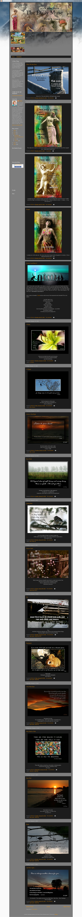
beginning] (32, 590)
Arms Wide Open (30, 686)
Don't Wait (28, 778)
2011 (15, 142)
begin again (32, 636)
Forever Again (29, 548)
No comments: (49, 204)
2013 (15, 132)
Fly (27, 597)
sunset (33, 451)
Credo (38, 295)
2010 (15, 144)
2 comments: (48, 150)
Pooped (28, 209)
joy (35, 541)
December (17, 135)
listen (31, 451)
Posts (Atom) (34, 909)
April (16, 139)
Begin (27, 824)
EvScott (20, 100)
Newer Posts (29, 906)
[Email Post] (53, 150)
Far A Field (29, 459)
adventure (32, 771)
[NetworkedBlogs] (18, 164)
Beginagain (29, 643)
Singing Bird (29, 503)
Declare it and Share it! (31, 263)
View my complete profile (17, 125)
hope (33, 541)
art (30, 362)
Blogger (56, 914)
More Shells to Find (31, 731)
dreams (33, 407)
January (16, 140)
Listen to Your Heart (31, 414)
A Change (28, 369)
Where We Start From (31, 64)
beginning (37, 636)
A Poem (28, 324)
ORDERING (19, 56)
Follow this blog (17, 166)
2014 (15, 130)
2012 (15, 133)
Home (13, 56)
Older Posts (66, 906)
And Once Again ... (30, 867)
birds (31, 407)
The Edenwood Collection (17, 95)
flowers (32, 362)
